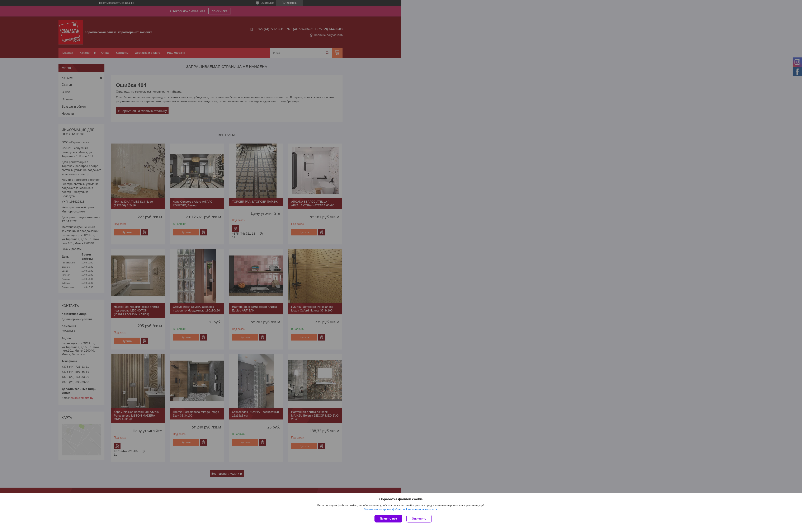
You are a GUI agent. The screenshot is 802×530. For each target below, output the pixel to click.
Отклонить (419, 518)
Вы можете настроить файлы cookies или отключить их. (399, 509)
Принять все (388, 518)
